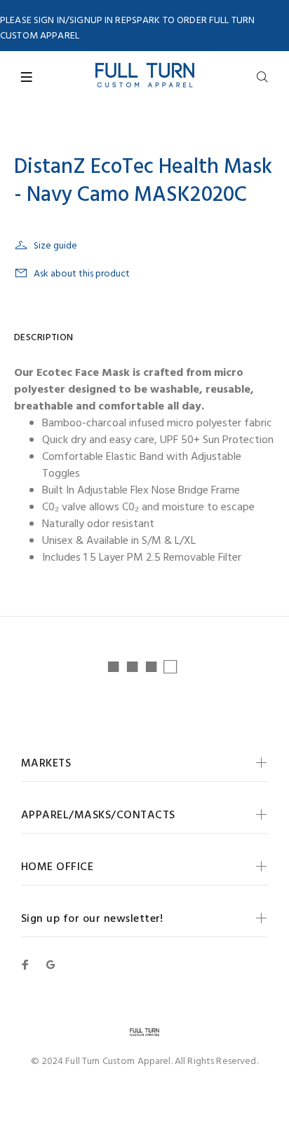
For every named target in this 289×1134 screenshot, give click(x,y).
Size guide (55, 246)
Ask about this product (82, 274)
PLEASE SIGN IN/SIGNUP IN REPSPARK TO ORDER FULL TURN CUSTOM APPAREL (127, 28)
